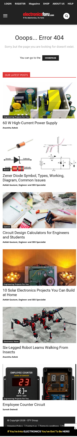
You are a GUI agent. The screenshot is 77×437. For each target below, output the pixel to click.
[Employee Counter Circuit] (39, 382)
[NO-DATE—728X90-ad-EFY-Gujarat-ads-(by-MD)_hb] (38, 435)
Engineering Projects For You (16, 117)
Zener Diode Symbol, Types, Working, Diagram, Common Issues (33, 178)
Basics (6, 169)
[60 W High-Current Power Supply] (39, 100)
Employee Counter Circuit (24, 404)
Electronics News (11, 341)
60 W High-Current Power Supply (30, 123)
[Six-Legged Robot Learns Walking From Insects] (39, 325)
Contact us (31, 426)
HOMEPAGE (50, 58)
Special (7, 226)
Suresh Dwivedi (10, 409)
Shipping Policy (15, 426)
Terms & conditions (49, 426)
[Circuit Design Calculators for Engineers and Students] (39, 210)
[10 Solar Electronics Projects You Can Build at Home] (39, 267)
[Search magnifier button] (66, 16)
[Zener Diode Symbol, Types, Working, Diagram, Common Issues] (39, 153)
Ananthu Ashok (10, 127)
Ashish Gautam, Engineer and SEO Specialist (24, 185)
